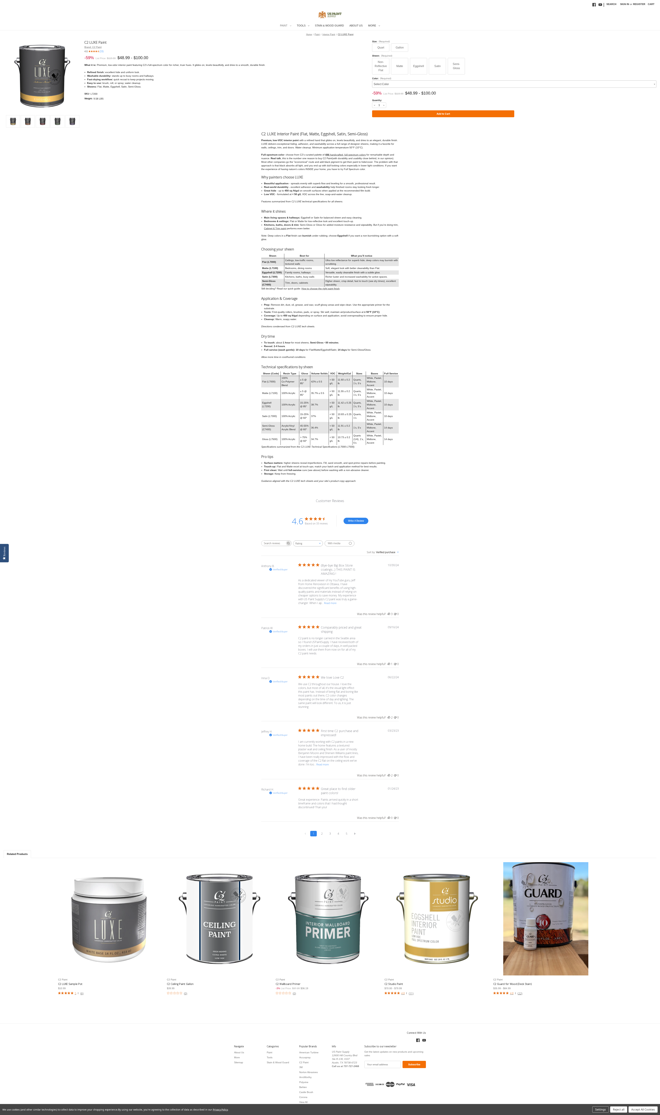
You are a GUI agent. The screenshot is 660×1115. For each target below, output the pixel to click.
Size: (381, 41)
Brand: (93, 47)
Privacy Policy (220, 1109)
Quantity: (377, 100)
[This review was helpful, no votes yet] (389, 818)
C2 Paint (304, 1062)
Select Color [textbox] (381, 84)
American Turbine (308, 1052)
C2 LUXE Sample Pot (70, 984)
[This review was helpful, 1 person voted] (389, 664)
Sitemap (238, 1062)
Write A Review (356, 520)
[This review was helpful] (389, 614)
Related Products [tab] (17, 854)
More (372, 25)
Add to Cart (328, 919)
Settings (600, 1109)
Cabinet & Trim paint (275, 228)
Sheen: (382, 55)
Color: (381, 78)
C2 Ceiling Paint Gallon (180, 984)
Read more (330, 603)
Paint (284, 25)
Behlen (303, 1087)
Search (611, 4)
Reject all (618, 1109)
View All (303, 1102)
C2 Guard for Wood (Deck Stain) (512, 984)
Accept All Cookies (643, 1109)
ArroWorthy (305, 1077)
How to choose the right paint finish (320, 288)
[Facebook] (594, 5)
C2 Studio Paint (393, 984)
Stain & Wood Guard (329, 25)
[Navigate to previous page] (305, 833)
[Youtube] (600, 5)
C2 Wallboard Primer (288, 984)
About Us (356, 25)
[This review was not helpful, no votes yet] (395, 614)
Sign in (624, 4)
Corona (303, 1097)
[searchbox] (273, 543)
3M (301, 1067)
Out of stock (110, 919)
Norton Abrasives (308, 1072)
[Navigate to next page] (354, 833)
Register (639, 4)
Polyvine (303, 1082)
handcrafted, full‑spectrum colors (345, 154)
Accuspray (305, 1057)
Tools (301, 25)
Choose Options (219, 919)
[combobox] (514, 84)
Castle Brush (306, 1092)
